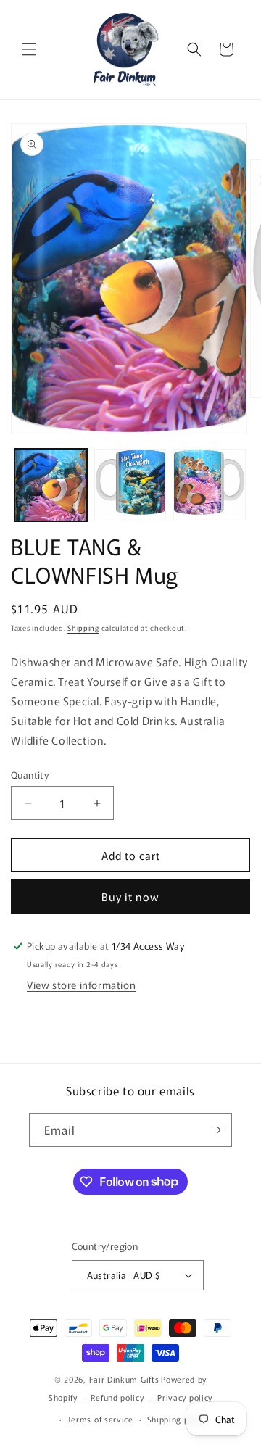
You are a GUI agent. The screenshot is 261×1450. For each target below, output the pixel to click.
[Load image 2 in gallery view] (130, 485)
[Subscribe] (215, 1130)
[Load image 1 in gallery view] (50, 485)
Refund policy (117, 1397)
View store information (81, 984)
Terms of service (100, 1419)
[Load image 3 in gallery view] (209, 485)
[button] (29, 49)
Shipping (83, 627)
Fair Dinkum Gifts (124, 1379)
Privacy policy (184, 1397)
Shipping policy (177, 1419)
